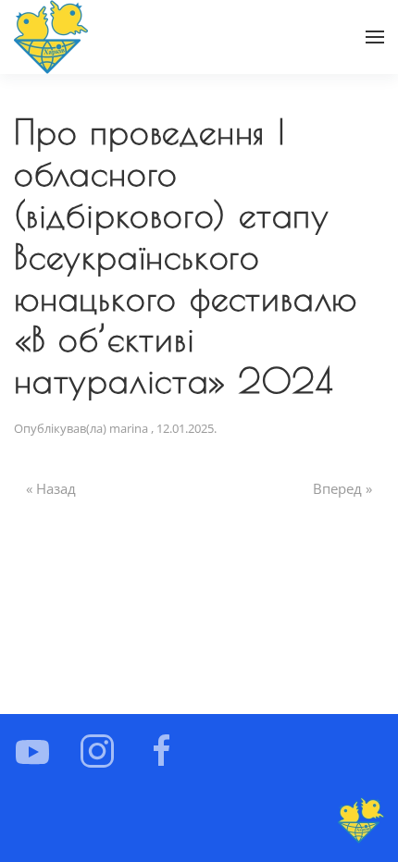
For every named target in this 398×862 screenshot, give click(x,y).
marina (128, 428)
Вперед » (342, 488)
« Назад (51, 488)
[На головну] (51, 37)
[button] (375, 37)
